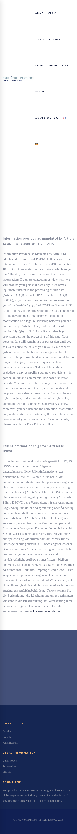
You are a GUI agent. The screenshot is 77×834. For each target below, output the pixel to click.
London (7, 731)
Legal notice (10, 760)
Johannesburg (10, 742)
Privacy (7, 771)
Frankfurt (8, 736)
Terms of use (10, 766)
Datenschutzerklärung (47, 611)
